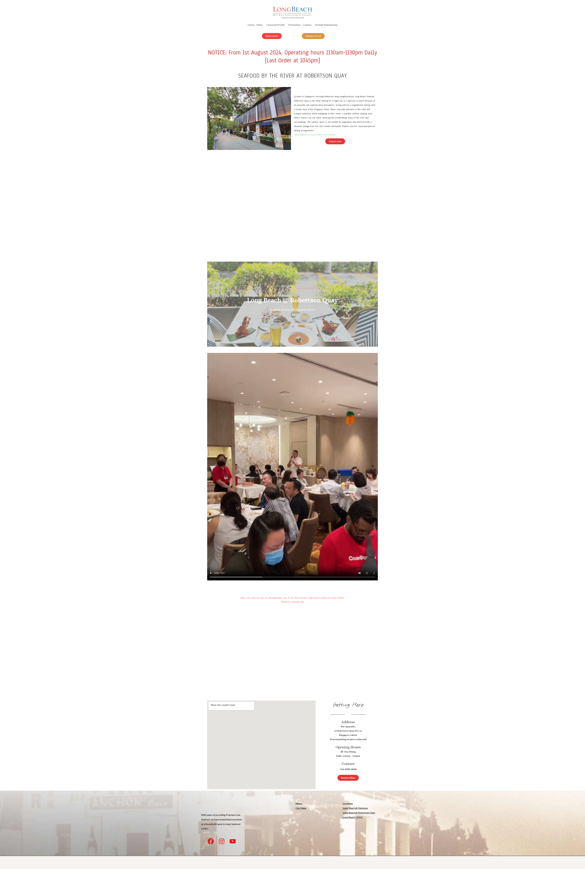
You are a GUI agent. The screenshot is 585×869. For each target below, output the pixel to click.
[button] (272, 36)
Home (251, 24)
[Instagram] (221, 841)
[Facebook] (210, 841)
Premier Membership (326, 24)
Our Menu (301, 808)
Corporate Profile (275, 24)
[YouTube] (232, 841)
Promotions (294, 24)
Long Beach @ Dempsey (355, 808)
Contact (307, 24)
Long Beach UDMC (353, 817)
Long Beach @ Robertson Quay (359, 812)
